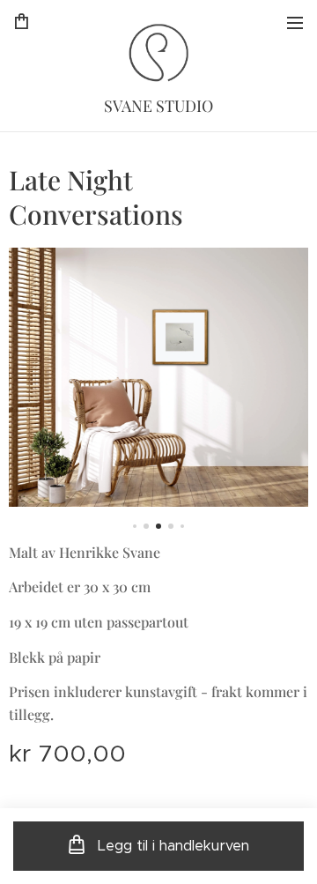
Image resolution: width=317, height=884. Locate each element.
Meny (295, 22)
